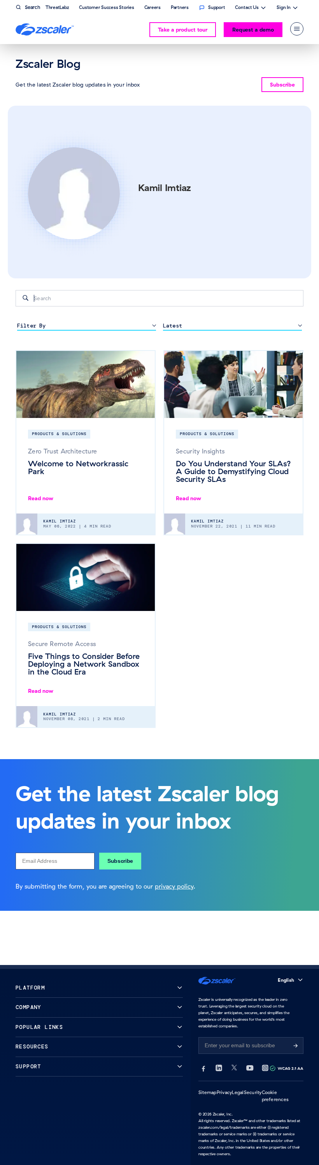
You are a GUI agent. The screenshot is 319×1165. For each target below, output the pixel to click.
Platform (30, 987)
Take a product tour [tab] (182, 29)
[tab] (296, 28)
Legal (238, 1092)
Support (28, 1066)
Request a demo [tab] (253, 29)
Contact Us (247, 8)
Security (253, 1092)
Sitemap (207, 1092)
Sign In (284, 8)
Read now (40, 498)
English (286, 980)
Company (28, 1007)
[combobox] (159, 298)
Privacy (224, 1092)
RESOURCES (32, 1046)
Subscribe (120, 861)
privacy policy (174, 886)
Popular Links (39, 1027)
